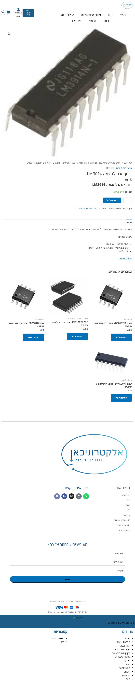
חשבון (18, 16)
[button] (3, 13)
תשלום (127, 671)
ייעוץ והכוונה (67, 15)
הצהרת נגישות (123, 642)
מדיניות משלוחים (122, 656)
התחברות (18, 13)
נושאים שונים (58, 638)
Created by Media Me (121, 622)
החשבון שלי (124, 667)
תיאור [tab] (129, 222)
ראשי (123, 15)
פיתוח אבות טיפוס (91, 15)
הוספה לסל (112, 200)
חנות (110, 15)
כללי (62, 642)
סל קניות (126, 675)
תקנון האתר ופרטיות (121, 653)
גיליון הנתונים (125, 258)
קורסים (106, 21)
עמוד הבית (127, 163)
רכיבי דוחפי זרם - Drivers (65, 163)
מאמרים (91, 21)
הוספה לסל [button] (121, 337)
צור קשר (76, 21)
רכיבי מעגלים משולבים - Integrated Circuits (99, 163)
